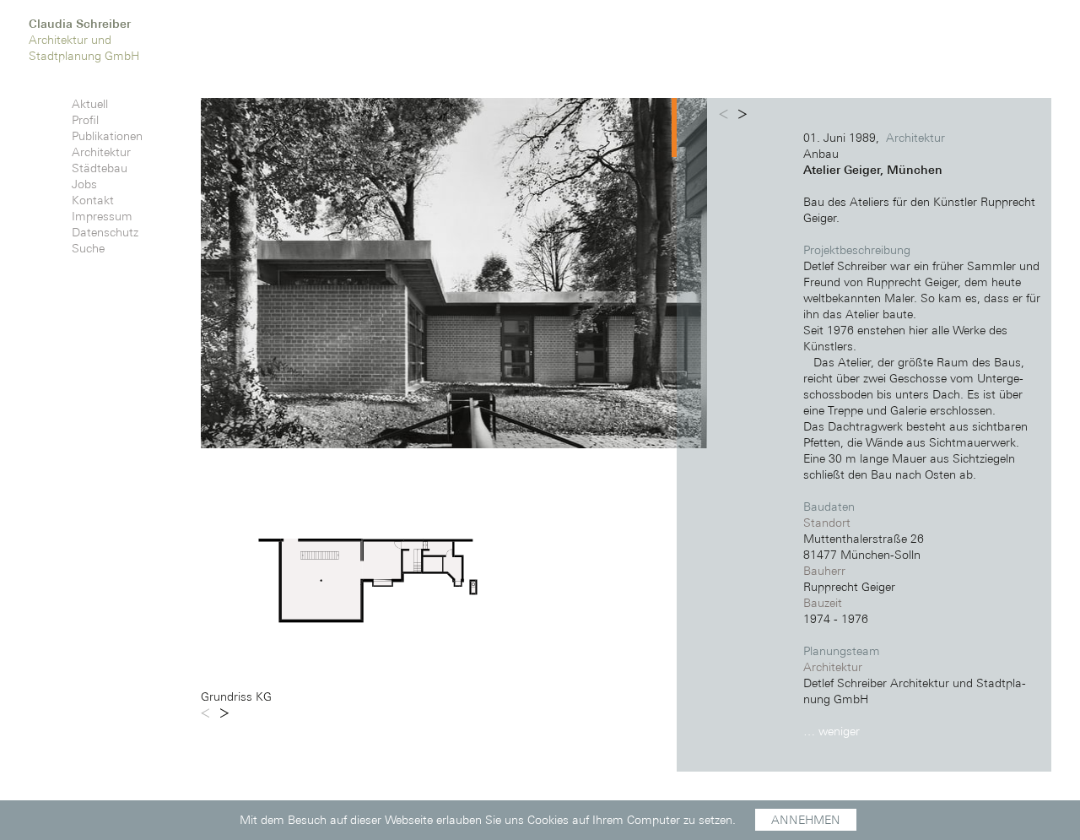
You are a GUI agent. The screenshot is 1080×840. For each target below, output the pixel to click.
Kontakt (93, 200)
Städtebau (99, 168)
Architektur (101, 152)
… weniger (831, 731)
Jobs (84, 184)
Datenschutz (105, 232)
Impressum (102, 216)
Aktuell (90, 104)
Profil (85, 120)
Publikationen (107, 136)
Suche (88, 248)
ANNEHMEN (805, 819)
